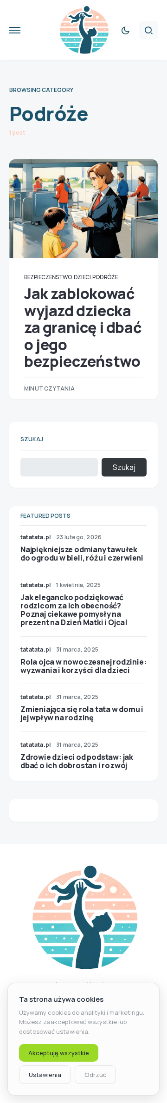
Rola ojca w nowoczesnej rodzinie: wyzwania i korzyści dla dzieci (83, 666)
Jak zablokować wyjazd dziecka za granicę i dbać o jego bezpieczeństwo (82, 327)
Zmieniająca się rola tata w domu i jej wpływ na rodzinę (81, 713)
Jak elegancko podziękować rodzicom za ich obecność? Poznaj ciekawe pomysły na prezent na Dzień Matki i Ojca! (74, 610)
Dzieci (82, 277)
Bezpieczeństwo (48, 277)
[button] (15, 30)
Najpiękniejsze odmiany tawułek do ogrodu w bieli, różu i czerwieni (81, 553)
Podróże (105, 277)
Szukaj (31, 439)
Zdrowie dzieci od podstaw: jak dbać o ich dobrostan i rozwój (76, 761)
